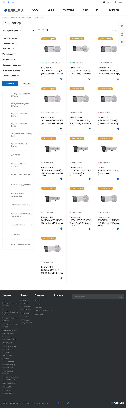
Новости (38, 304)
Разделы (6, 295)
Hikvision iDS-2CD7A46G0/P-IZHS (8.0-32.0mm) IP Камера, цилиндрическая (52, 271)
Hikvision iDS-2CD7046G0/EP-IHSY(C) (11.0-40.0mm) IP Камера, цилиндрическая (108, 173)
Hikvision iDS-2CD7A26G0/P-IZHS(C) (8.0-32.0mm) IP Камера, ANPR (80, 122)
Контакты (58, 295)
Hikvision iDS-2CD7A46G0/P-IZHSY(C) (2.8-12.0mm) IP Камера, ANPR (52, 122)
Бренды (38, 301)
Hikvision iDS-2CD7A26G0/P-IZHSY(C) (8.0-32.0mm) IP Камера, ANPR (80, 221)
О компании (40, 295)
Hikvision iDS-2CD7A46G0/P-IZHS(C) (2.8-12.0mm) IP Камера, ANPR (80, 72)
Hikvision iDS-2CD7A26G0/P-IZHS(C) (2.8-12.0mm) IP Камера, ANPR (109, 122)
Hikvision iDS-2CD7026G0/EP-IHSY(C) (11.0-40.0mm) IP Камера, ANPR (80, 171)
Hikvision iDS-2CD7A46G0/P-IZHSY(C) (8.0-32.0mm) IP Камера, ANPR (109, 72)
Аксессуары (7, 387)
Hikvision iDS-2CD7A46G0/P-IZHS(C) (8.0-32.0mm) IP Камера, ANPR (52, 72)
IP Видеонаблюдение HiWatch (10, 312)
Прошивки (24, 313)
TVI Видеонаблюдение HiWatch (10, 303)
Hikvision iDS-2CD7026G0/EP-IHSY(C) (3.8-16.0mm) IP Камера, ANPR (52, 171)
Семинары (39, 314)
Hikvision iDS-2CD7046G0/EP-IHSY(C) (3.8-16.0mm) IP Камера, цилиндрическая (52, 221)
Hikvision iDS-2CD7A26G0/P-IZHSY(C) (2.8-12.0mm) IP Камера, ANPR (109, 221)
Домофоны (7, 343)
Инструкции (25, 316)
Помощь (24, 295)
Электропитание (9, 383)
